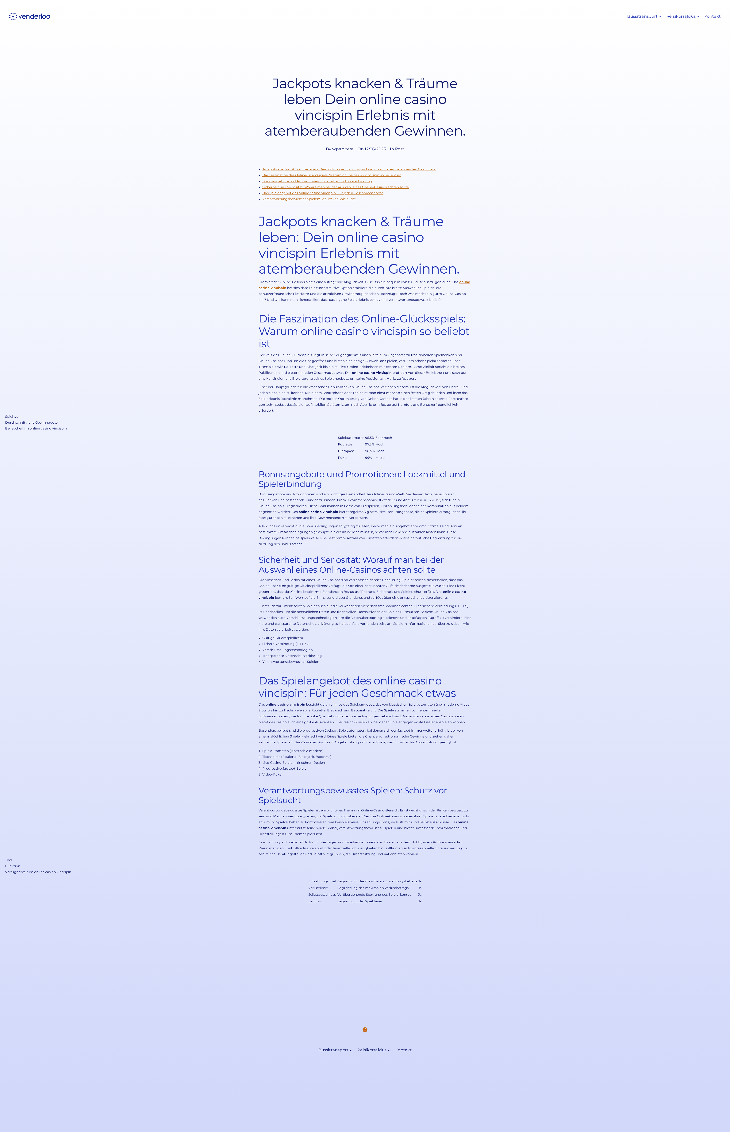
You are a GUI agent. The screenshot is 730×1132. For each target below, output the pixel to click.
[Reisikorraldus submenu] (698, 16)
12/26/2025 (375, 148)
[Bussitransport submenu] (660, 16)
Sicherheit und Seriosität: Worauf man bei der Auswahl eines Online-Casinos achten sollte (335, 187)
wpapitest (342, 148)
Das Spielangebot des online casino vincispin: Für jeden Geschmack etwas (322, 193)
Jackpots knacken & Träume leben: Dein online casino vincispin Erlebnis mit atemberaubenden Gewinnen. (349, 169)
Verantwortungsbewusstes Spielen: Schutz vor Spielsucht (309, 199)
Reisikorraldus (681, 16)
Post (399, 148)
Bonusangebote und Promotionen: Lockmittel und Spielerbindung (317, 181)
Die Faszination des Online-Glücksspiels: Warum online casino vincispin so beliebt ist (331, 175)
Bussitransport (642, 16)
